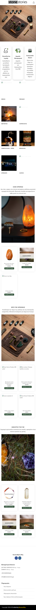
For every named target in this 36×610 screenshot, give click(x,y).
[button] (2, 2)
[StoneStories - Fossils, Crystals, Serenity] (18, 2)
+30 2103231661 (6, 573)
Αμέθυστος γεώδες (26, 263)
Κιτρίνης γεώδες (27, 530)
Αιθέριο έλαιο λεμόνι (9, 410)
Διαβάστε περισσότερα (27, 267)
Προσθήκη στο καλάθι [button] (9, 268)
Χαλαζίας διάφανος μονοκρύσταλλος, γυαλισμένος (26, 503)
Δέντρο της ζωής (9, 291)
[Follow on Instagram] (19, 558)
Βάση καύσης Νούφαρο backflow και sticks (26, 382)
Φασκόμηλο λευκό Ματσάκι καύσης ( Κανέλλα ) (9, 383)
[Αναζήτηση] (5, 2)
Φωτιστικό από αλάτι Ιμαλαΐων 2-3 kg (9, 264)
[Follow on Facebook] (16, 558)
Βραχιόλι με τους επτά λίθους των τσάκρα (9, 502)
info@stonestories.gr (7, 577)
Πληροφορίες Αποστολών (10, 593)
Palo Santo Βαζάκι (27, 410)
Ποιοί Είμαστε (7, 586)
